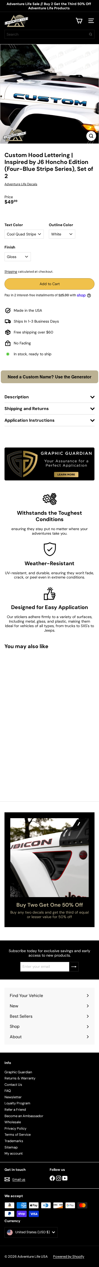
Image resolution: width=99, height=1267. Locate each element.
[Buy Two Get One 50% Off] (49, 857)
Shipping (10, 271)
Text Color (13, 225)
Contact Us (13, 1084)
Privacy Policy (15, 1128)
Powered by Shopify (68, 1256)
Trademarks (13, 1141)
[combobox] (49, 34)
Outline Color (61, 225)
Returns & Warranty (19, 1078)
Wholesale (12, 1122)
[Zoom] (91, 136)
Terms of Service (17, 1134)
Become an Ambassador (23, 1116)
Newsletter (13, 1097)
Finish (9, 247)
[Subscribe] (74, 967)
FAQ (7, 1090)
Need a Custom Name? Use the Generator (49, 377)
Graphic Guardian (18, 1072)
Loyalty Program (17, 1103)
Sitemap (11, 1147)
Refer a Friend (15, 1109)
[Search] (91, 34)
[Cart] (79, 20)
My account (13, 1153)
